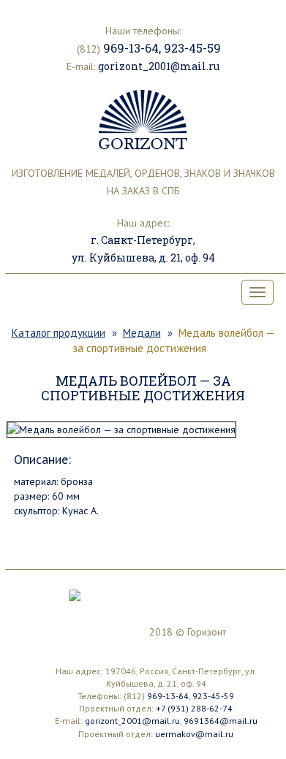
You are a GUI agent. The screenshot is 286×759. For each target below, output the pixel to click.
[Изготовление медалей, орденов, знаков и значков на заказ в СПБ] (143, 120)
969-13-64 (131, 48)
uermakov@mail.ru (194, 733)
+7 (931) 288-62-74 (194, 708)
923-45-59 (192, 48)
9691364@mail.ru (220, 720)
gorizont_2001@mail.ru (158, 66)
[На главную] (74, 594)
